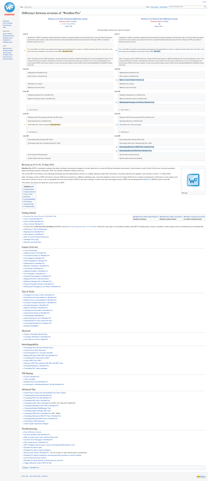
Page (21, 7)
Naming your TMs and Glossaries (35, 229)
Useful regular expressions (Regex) (36, 423)
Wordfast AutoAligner (31, 326)
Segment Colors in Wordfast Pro (35, 253)
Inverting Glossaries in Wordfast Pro (36, 305)
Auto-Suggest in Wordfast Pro (34, 258)
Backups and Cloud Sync (32, 242)
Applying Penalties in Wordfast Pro (36, 271)
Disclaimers (45, 476)
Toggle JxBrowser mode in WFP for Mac (38, 463)
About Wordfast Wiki (35, 476)
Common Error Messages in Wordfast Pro (38, 440)
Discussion (27, 7)
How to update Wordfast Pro (34, 221)
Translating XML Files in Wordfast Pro (37, 400)
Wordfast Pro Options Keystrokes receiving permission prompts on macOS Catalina (52, 455)
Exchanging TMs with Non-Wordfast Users (38, 347)
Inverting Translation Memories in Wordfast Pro (40, 302)
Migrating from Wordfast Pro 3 (34, 232)
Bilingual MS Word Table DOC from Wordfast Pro (41, 355)
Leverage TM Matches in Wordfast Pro (37, 337)
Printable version (8, 55)
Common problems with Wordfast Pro (37, 434)
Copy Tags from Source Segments (36, 339)
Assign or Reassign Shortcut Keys (35, 334)
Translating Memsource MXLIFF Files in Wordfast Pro (42, 416)
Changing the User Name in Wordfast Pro (38, 310)
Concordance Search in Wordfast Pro (37, 255)
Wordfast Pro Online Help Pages (145, 217)
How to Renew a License (32, 432)
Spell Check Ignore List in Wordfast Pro (37, 318)
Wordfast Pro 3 (146, 179)
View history (163, 7)
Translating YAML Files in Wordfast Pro (37, 413)
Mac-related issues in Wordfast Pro (36, 442)
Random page (7, 25)
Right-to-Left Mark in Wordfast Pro (36, 308)
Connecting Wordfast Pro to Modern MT (38, 323)
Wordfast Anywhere (8, 36)
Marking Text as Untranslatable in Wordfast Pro (40, 300)
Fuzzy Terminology (30, 250)
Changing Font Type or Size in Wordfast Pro (39, 295)
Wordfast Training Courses (194, 217)
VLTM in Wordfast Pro (31, 377)
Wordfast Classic (8, 38)
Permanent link (7, 57)
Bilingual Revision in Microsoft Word (36, 279)
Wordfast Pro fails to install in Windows (37, 450)
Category (25, 467)
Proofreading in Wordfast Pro (34, 315)
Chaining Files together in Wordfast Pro (37, 276)
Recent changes (8, 23)
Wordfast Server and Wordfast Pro (36, 382)
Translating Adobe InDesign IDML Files (37, 411)
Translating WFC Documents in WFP (36, 358)
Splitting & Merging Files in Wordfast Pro (38, 281)
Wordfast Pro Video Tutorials (170, 217)
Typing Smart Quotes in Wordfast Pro (37, 313)
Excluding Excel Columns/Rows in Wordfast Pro (40, 297)
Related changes (8, 50)
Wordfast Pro (34, 467)
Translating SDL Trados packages (35, 368)
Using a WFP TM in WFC (32, 360)
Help (4, 27)
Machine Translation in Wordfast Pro (36, 266)
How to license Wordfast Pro (34, 224)
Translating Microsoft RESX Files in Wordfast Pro (41, 418)
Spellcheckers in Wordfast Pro (34, 263)
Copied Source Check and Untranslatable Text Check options (45, 393)
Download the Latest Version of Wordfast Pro (39, 216)
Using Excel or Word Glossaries (35, 350)
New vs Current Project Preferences (36, 237)
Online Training (7, 33)
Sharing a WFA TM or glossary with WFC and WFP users (43, 363)
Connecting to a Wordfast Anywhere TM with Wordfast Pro (44, 384)
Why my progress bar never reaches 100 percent (41, 437)
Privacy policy (25, 476)
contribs (73, 21)
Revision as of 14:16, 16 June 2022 (154, 19)
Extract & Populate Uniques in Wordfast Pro (39, 284)
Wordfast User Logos (31, 239)
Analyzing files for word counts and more (38, 320)
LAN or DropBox (29, 379)
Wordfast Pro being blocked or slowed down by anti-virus (43, 460)
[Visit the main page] (9, 8)
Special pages (7, 52)
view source (82, 19)
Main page (6, 21)
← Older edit (67, 26)
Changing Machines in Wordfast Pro (36, 366)
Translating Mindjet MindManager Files (37, 408)
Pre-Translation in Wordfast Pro (35, 274)
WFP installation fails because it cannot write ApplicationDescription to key (49, 445)
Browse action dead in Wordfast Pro (36, 452)
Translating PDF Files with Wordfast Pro (37, 398)
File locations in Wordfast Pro (34, 234)
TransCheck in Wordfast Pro (33, 268)
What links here (7, 48)
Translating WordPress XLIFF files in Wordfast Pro (41, 405)
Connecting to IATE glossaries (34, 421)
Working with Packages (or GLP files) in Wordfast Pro (42, 286)
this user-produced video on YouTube (81, 226)
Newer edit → (159, 26)
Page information (8, 59)
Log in (204, 2)
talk (68, 21)
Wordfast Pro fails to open (33, 447)
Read (147, 7)
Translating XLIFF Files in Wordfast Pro (37, 403)
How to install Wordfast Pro (33, 219)
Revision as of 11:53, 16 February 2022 (62, 19)
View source (154, 7)
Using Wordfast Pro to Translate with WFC (38, 353)
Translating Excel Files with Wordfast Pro (38, 395)
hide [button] (32, 186)
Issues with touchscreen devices (35, 458)
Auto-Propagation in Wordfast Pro (35, 261)
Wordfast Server (7, 42)
